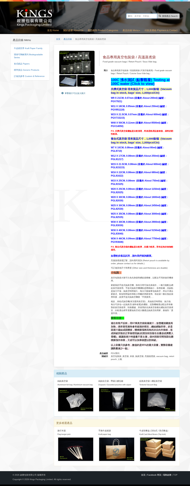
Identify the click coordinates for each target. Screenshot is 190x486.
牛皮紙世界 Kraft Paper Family (28, 48)
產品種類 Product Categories (103, 30)
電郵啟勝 (167, 475)
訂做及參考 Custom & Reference (29, 76)
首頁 (58, 39)
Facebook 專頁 (154, 475)
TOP (175, 475)
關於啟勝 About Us (73, 30)
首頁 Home (53, 30)
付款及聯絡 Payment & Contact (161, 30)
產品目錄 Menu (131, 30)
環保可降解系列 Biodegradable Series (28, 56)
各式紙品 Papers (22, 64)
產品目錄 (68, 39)
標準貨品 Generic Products (26, 70)
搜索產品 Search (170, 16)
